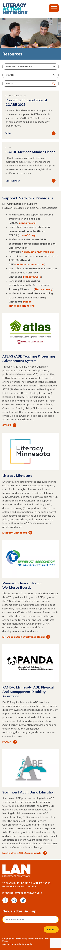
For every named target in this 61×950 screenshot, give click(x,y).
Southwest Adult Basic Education (28, 792)
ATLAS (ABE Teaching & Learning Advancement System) (28, 358)
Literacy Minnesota (17, 476)
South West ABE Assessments (21, 852)
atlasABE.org (27, 235)
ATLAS (6, 425)
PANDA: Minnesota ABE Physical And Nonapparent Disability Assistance (28, 691)
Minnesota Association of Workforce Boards (22, 585)
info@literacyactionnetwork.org (22, 892)
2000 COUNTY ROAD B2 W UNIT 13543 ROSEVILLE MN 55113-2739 (26, 885)
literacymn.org (32, 276)
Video (8, 133)
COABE (9, 95)
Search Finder (12, 180)
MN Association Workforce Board (23, 636)
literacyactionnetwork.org (37, 251)
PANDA (6, 741)
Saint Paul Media (24, 944)
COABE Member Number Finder (30, 152)
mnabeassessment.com (29, 264)
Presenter (20, 95)
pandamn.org (27, 222)
